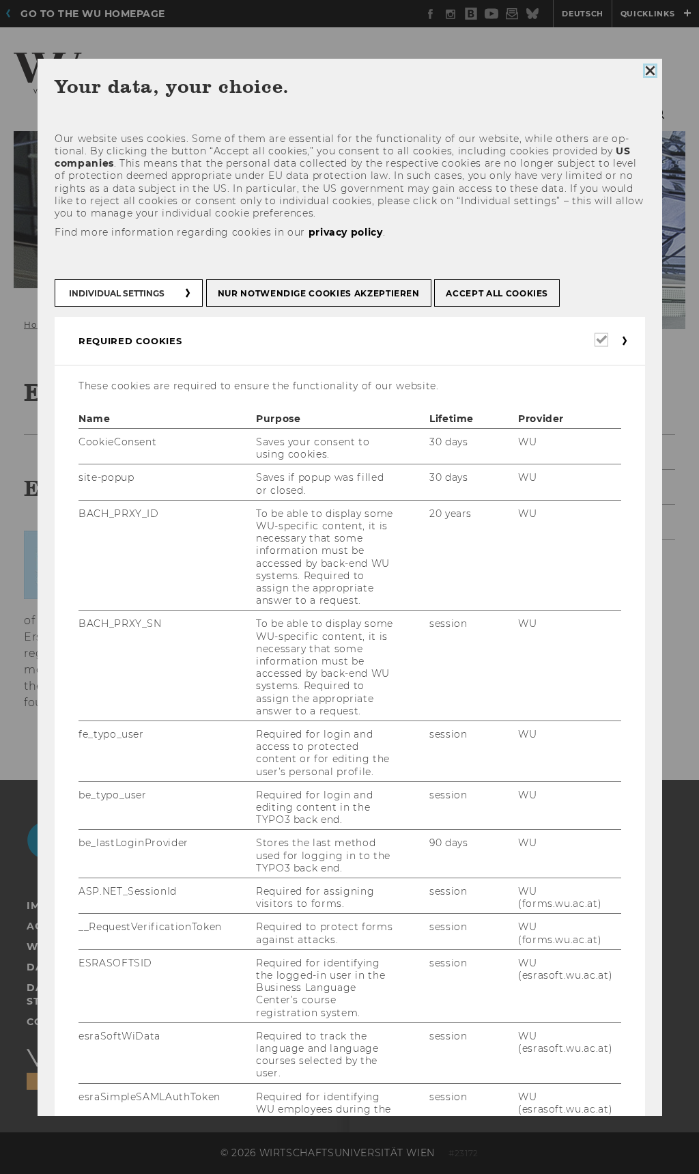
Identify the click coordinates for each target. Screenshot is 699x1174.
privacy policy (345, 233)
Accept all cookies (497, 293)
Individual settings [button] (117, 293)
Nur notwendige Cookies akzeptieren (318, 293)
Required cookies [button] (130, 340)
